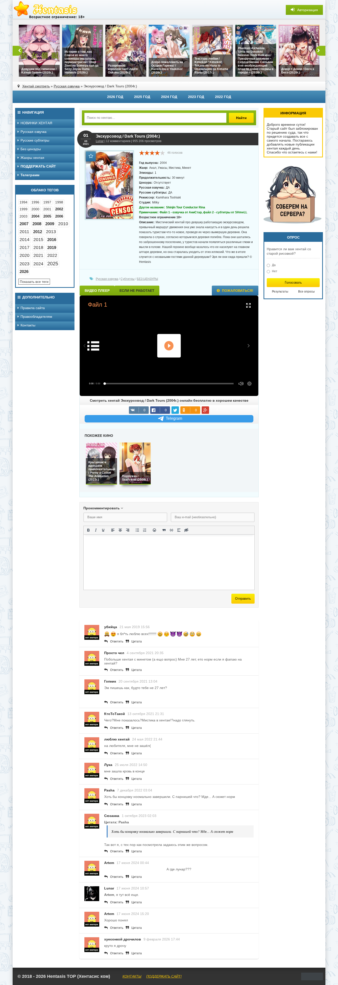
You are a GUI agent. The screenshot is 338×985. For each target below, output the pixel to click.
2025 (52, 263)
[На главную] (50, 10)
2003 (23, 216)
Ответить (116, 641)
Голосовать (293, 282)
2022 (52, 255)
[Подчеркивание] (103, 530)
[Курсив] (95, 530)
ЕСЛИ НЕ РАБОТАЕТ (137, 291)
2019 (51, 247)
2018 (38, 247)
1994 (23, 202)
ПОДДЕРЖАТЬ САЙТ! (164, 976)
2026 (24, 271)
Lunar (100, 141)
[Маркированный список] (137, 530)
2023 (24, 263)
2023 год (196, 97)
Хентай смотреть (36, 86)
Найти (241, 118)
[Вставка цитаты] (164, 530)
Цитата (136, 641)
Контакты (28, 325)
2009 (49, 224)
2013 (51, 231)
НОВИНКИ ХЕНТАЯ (36, 123)
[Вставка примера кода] (171, 530)
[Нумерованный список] (144, 530)
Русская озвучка (67, 86)
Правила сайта (33, 308)
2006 (59, 216)
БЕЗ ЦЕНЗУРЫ (147, 279)
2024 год (169, 97)
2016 (51, 239)
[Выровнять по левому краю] (113, 530)
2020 (24, 255)
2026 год (115, 97)
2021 (38, 255)
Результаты (280, 291)
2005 (47, 216)
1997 (47, 202)
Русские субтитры (35, 140)
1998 (59, 202)
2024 (38, 263)
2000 (35, 209)
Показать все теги (34, 282)
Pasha (109, 790)
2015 (38, 239)
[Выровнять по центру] (120, 530)
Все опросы (306, 291)
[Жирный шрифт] (88, 530)
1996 (35, 202)
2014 (24, 239)
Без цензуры (31, 149)
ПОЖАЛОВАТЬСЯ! (237, 291)
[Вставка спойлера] (179, 530)
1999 (23, 209)
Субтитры (128, 279)
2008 (36, 224)
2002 (59, 209)
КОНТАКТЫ (131, 976)
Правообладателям (36, 317)
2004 (35, 216)
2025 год (142, 97)
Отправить (243, 598)
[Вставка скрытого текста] (186, 530)
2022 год (223, 97)
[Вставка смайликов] (154, 530)
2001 (47, 209)
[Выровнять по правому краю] (127, 530)
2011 (24, 231)
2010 (63, 223)
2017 (24, 247)
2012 (37, 231)
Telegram (174, 418)
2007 (24, 224)
